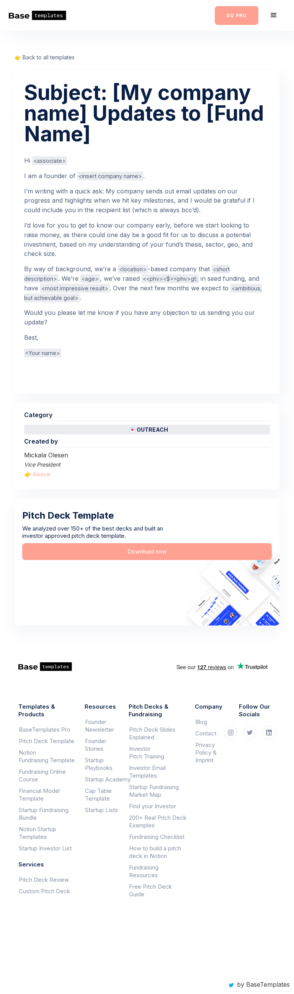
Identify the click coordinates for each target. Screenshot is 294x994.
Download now (147, 551)
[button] (273, 15)
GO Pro (236, 15)
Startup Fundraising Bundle (44, 813)
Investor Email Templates (147, 771)
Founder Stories (95, 744)
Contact (205, 733)
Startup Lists (101, 810)
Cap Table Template (98, 794)
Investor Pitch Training (146, 752)
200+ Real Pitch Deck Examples (157, 821)
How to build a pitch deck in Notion (155, 852)
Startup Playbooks (99, 764)
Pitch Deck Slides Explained (152, 733)
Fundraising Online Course (42, 775)
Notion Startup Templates (37, 832)
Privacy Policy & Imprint (206, 752)
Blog (201, 721)
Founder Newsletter (99, 725)
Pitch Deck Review (44, 879)
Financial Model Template (39, 794)
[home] (42, 15)
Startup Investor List (45, 848)
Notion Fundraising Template (47, 756)
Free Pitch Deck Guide (150, 890)
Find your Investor (152, 806)
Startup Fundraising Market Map (154, 790)
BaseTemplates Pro (44, 729)
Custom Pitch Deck (44, 891)
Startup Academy (103, 779)
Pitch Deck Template (46, 741)
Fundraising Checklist (157, 836)
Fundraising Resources (143, 871)
